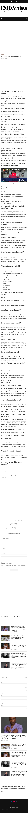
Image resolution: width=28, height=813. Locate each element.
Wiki (14, 708)
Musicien (14, 700)
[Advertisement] (14, 40)
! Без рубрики (14, 677)
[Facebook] (11, 1)
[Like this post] (15, 520)
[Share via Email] (21, 520)
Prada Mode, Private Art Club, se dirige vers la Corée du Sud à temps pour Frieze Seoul (18, 637)
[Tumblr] (16, 1)
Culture (4, 693)
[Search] (26, 19)
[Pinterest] (13, 801)
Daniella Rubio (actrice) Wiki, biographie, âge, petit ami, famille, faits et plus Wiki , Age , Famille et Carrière (18, 655)
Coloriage (14, 684)
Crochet (14, 690)
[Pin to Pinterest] (19, 520)
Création (14, 687)
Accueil (7, 806)
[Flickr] (14, 801)
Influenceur (14, 697)
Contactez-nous (14, 807)
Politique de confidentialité (16, 806)
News (3, 703)
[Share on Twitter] (18, 520)
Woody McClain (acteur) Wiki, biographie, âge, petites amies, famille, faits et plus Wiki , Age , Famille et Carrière (18, 628)
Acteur (4, 680)
